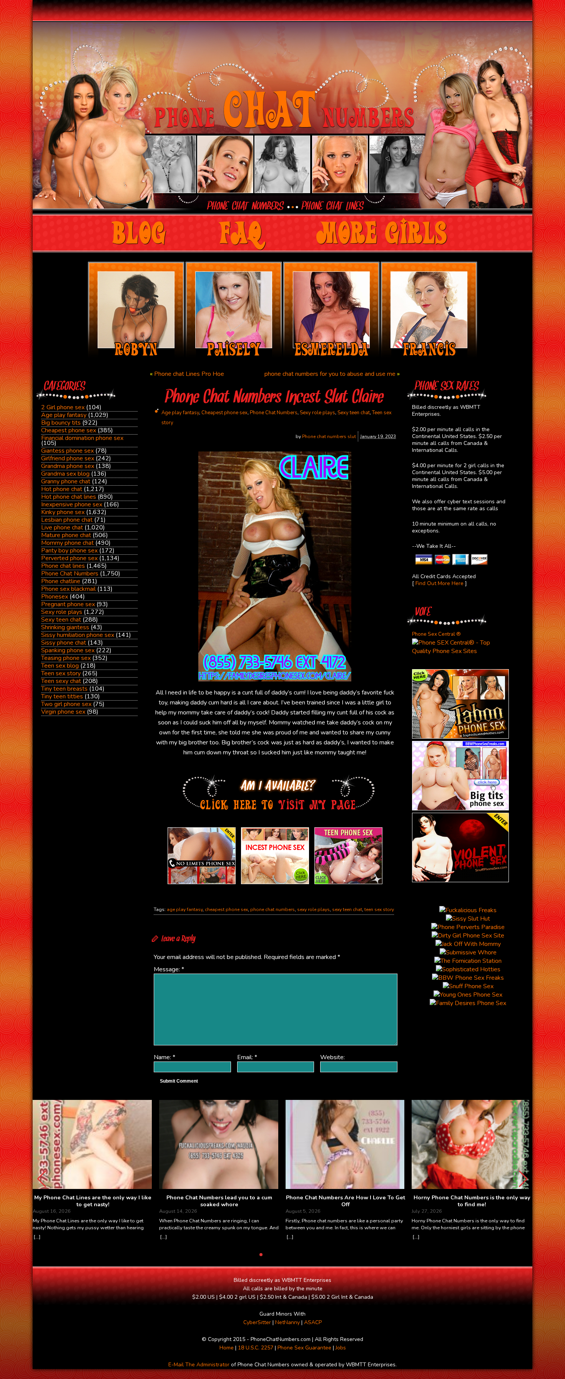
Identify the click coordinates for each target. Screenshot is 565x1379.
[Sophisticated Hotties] (460, 736)
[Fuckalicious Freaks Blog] (202, 884)
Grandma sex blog (65, 474)
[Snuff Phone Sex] (460, 880)
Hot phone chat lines (68, 497)
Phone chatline (60, 581)
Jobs (341, 1347)
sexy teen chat (347, 909)
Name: (164, 1057)
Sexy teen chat (61, 619)
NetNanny (287, 1322)
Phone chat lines (63, 566)
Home (226, 1347)
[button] (523, 1179)
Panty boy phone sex (69, 550)
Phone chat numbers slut (329, 436)
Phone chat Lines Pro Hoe (189, 374)
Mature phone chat (66, 535)
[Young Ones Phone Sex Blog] (348, 884)
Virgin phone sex (63, 712)
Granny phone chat (65, 481)
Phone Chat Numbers (69, 573)
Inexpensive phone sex (71, 504)
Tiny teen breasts (64, 689)
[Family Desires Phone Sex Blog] (275, 884)
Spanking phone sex (68, 650)
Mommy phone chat (67, 543)
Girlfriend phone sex (67, 458)
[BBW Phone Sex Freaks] (460, 808)
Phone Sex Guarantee (304, 1347)
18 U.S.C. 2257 (255, 1347)
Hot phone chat (61, 489)
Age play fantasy (63, 415)
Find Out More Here (439, 583)
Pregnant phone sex (68, 604)
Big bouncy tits (61, 422)
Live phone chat (62, 527)
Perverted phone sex (69, 558)
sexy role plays (313, 909)
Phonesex (54, 596)
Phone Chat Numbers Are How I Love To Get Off (345, 1201)
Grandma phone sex (67, 466)
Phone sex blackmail (68, 589)
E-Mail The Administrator (198, 1364)
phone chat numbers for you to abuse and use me (330, 374)
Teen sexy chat (61, 681)
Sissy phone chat (63, 642)
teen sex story (379, 909)
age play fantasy (185, 909)
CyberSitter (257, 1322)
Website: (332, 1057)
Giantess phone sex (67, 450)
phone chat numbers (272, 909)
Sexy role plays (61, 612)
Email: (247, 1057)
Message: (169, 969)
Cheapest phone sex (68, 430)
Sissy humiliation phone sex (77, 635)
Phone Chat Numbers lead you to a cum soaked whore (219, 1201)
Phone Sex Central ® (436, 634)
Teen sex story (61, 673)
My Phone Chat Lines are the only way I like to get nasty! (92, 1201)
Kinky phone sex (63, 512)
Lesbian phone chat (67, 520)
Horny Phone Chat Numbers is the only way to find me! (472, 1201)
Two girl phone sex (66, 704)
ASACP (313, 1322)
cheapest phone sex (226, 909)
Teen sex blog (60, 665)
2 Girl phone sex (63, 407)
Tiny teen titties (62, 696)
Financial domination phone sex (82, 438)
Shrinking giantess (65, 627)
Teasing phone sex (66, 658)
